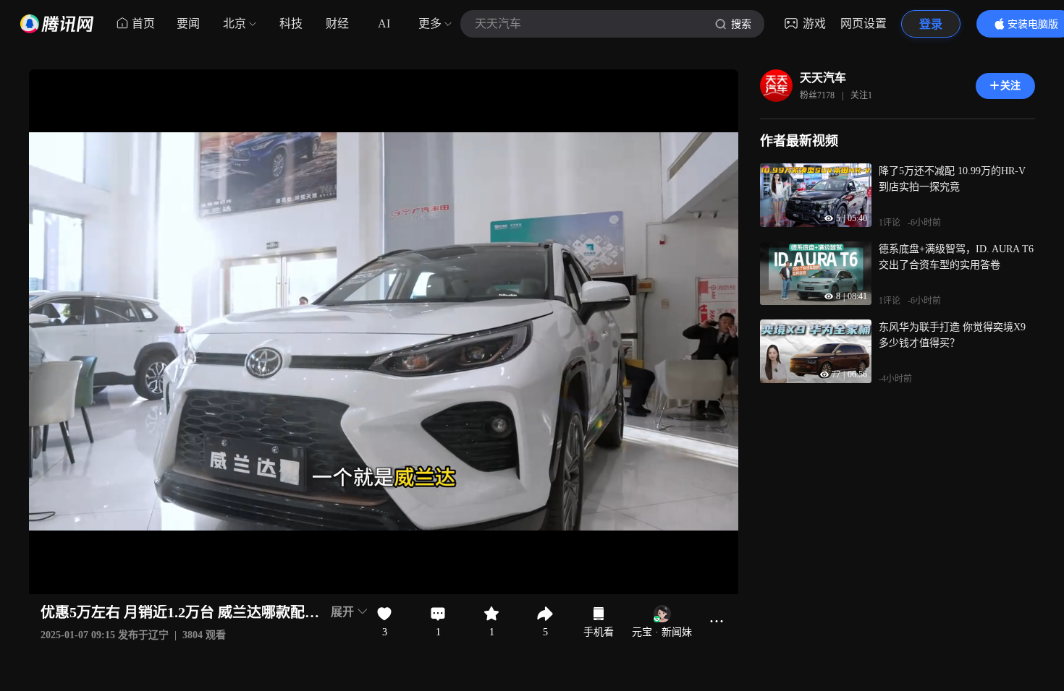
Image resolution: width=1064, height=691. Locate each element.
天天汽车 (823, 78)
